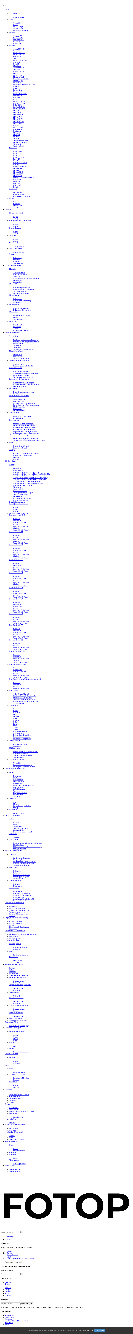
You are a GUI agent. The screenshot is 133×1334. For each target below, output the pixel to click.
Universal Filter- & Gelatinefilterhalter (25, 701)
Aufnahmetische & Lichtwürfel (23, 899)
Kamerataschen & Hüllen (17, 977)
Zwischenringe (18, 418)
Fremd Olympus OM (20, 94)
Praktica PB (17, 137)
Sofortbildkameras (19, 789)
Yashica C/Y (17, 58)
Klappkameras (18, 780)
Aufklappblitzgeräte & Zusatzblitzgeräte (26, 278)
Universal (16, 983)
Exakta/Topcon (18, 125)
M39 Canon (17, 112)
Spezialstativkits (18, 830)
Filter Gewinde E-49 (16, 532)
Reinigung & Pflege (11, 1022)
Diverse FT (17, 41)
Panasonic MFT (18, 40)
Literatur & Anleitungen (13, 1028)
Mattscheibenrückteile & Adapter (24, 425)
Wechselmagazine (19, 399)
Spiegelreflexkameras (20, 793)
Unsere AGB (9, 1317)
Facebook (8, 1282)
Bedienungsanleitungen (17, 1031)
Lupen (11, 1069)
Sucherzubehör (14, 336)
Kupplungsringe (18, 470)
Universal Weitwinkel (20, 731)
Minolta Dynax (18, 81)
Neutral (15, 1011)
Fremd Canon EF (19, 53)
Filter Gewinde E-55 (16, 560)
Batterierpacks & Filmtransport (19, 379)
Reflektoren (17, 871)
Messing (16, 804)
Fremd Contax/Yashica (20, 60)
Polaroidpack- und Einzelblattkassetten (26, 405)
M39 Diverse (17, 116)
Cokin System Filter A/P (21, 694)
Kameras (8, 209)
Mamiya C (16, 170)
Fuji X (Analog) (18, 127)
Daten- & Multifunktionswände (23, 392)
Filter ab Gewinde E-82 (17, 651)
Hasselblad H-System (20, 161)
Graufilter (16, 519)
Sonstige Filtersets (19, 703)
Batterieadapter (14, 1110)
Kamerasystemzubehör (12, 332)
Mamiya (16, 716)
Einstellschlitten (18, 845)
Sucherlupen (17, 345)
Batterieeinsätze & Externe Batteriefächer (26, 384)
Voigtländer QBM (19, 107)
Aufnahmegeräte (14, 1169)
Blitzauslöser (17, 299)
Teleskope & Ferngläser (17, 1074)
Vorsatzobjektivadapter (20, 494)
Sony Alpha (17, 82)
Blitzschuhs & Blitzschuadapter (23, 289)
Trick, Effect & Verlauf (20, 530)
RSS (6, 1286)
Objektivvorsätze (14, 748)
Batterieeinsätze (18, 325)
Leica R (15, 73)
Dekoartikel (17, 884)
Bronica (15, 709)
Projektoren (13, 809)
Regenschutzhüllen (15, 1018)
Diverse (11, 198)
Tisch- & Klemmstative (20, 828)
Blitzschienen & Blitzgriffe (22, 308)
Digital (15, 217)
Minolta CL (17, 66)
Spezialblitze (17, 282)
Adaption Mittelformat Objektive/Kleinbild (27, 481)
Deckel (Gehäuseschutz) (17, 502)
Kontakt (7, 1325)
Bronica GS (17, 153)
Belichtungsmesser (15, 944)
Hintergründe (17, 886)
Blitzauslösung (14, 295)
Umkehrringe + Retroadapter (22, 498)
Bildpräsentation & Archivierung (15, 1124)
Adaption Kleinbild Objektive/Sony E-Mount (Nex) (30, 476)
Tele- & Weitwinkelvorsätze (22, 755)
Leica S (15, 187)
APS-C (11, 19)
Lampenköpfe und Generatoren (23, 860)
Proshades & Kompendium (22, 739)
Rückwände (13, 388)
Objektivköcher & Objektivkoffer (20, 985)
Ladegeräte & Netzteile (20, 330)
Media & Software (11, 1119)
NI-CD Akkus (13, 1108)
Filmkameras (17, 778)
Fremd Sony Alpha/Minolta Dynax (24, 84)
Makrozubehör (14, 412)
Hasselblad (16, 712)
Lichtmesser (13, 951)
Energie (11, 442)
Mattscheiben (17, 355)
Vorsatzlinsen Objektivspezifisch (24, 699)
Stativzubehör (13, 839)
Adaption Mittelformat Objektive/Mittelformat (28, 483)
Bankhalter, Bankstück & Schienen (24, 427)
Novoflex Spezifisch (20, 491)
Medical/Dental (18, 280)
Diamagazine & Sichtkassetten (19, 927)
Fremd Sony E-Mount (20, 30)
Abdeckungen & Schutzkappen (19, 435)
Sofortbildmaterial (19, 1151)
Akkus (15, 329)
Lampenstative (18, 891)
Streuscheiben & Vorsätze (21, 315)
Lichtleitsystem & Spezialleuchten (24, 862)
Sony (15, 726)
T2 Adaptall (17, 144)
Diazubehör (13, 929)
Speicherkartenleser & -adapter (19, 1095)
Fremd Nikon (17, 90)
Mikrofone (16, 457)
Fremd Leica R (18, 75)
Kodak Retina (17, 129)
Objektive (8, 10)
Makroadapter (17, 496)
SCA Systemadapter (19, 291)
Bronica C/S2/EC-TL (20, 157)
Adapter (11, 465)
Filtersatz (16, 317)
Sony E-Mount (18, 28)
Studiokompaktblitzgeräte (21, 858)
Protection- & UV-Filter (21, 539)
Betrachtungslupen (19, 1072)
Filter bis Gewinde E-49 (17, 515)
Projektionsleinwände (16, 921)
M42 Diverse (17, 123)
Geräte (15, 1085)
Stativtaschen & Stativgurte (18, 1020)
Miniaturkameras (18, 781)
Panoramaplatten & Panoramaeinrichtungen (27, 843)
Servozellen (17, 302)
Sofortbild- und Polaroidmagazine (24, 403)
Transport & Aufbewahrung (14, 964)
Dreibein (16, 822)
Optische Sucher (18, 364)
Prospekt (12, 1042)
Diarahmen (12, 925)
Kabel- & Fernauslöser (20, 371)
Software (12, 1123)
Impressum (8, 1319)
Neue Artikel (9, 1323)
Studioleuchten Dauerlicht (21, 865)
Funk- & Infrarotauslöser (21, 375)
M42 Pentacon (18, 118)
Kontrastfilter (17, 606)
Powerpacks (17, 327)
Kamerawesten (14, 973)
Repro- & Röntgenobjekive (22, 806)
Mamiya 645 (17, 168)
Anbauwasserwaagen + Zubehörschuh (26, 433)
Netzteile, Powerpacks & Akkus (23, 863)
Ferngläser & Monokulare (21, 1078)
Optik (7, 1065)
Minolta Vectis (18, 205)
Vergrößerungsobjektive (17, 912)
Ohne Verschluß (18, 194)
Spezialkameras (18, 263)
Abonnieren (24, 1303)
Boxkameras (17, 776)
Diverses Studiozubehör (21, 901)
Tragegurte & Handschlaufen (18, 1005)
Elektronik (8, 1089)
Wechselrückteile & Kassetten (19, 396)
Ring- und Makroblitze (20, 274)
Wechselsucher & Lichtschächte (23, 349)
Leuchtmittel (13, 1113)
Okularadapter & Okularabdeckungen (25, 340)
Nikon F (16, 88)
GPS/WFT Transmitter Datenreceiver (25, 453)
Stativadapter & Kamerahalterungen (25, 431)
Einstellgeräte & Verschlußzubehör (24, 767)
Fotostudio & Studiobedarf (13, 850)
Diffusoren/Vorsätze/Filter (21, 875)
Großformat (13, 189)
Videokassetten (14, 1160)
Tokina (15, 729)
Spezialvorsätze (18, 319)
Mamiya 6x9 (17, 176)
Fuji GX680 (17, 159)
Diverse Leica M (18, 71)
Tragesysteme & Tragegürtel (18, 975)
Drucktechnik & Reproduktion (15, 931)
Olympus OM (17, 92)
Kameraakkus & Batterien (21, 446)
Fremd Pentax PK (19, 101)
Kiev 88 (16, 164)
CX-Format (13, 13)
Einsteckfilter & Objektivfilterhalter (24, 696)
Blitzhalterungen (14, 304)
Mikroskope (13, 1082)
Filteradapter (17, 468)
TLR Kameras (18, 796)
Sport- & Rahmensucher (21, 358)
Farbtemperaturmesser (20, 955)
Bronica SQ (17, 155)
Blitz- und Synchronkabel (21, 288)
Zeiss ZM (16, 69)
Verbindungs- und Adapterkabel (23, 377)
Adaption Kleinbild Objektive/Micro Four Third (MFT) (31, 474)
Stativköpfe (13, 834)
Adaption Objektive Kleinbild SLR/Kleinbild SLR (29, 479)
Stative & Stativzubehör (13, 815)
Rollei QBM (17, 105)
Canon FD (16, 51)
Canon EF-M (17, 23)
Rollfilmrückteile (18, 401)
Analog (15, 219)
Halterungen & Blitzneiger (22, 310)
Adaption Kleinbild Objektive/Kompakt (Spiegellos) (30, 478)
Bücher (11, 1048)
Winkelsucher (17, 347)
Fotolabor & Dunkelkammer (14, 903)
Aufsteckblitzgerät (19, 273)
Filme (11, 1145)
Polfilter (15, 524)
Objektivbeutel (14, 992)
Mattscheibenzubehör (16, 351)
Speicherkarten (14, 1093)
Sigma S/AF (17, 138)
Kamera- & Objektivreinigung (19, 1026)
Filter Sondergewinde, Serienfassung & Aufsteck (25, 679)
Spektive (16, 1080)
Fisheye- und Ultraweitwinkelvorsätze (25, 752)
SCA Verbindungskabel (21, 293)
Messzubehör (13, 957)
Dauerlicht (16, 949)
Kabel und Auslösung (16, 368)
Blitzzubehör (13, 284)
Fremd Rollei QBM (19, 109)
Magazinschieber (18, 411)
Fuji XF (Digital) (18, 27)
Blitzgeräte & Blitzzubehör (14, 265)
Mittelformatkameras (16, 243)
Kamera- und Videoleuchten (22, 455)
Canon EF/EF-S (18, 49)
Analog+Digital (18, 246)
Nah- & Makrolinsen (20, 522)
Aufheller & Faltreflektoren (22, 895)
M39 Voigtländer (18, 114)
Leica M (16, 64)
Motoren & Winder (19, 386)
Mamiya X (16, 135)
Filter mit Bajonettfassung (17, 664)
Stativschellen (17, 746)
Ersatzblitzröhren (18, 1117)
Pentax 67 (16, 181)
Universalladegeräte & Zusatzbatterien (21, 1111)
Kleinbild (12, 45)
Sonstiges (12, 450)
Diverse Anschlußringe (20, 500)
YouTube (8, 1288)
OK (31, 1303)
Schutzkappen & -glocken (21, 877)
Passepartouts (13, 1130)
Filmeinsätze (17, 409)
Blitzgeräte (12, 269)
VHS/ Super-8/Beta (19, 1164)
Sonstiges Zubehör (19, 849)
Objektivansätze (14, 740)
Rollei (15, 722)
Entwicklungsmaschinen (17, 908)
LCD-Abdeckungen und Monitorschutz (26, 438)
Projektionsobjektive (16, 923)
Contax (15, 1037)
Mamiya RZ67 (18, 174)
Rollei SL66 (17, 183)
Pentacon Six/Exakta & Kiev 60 (23, 178)
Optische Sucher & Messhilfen (19, 360)
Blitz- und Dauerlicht (20, 947)
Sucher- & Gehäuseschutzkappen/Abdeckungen (29, 440)
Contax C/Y (17, 56)
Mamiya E (16, 133)
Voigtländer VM (18, 68)
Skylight (16, 528)
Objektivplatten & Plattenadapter (24, 429)
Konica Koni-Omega (20, 166)
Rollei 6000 (17, 185)
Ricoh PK (16, 99)
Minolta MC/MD (19, 77)
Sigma (15, 724)
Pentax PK (16, 97)
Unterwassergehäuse (16, 1013)
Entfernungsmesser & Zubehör (23, 366)
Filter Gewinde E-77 (16, 625)
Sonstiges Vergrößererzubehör (19, 910)
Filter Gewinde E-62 (16, 588)
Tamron (15, 727)
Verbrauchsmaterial (11, 1141)
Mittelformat (13, 148)
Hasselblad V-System (20, 163)
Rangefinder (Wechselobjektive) (23, 785)
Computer (12, 1100)
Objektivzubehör (10, 461)
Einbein (15, 824)
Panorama (16, 261)
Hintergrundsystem (19, 897)
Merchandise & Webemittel (14, 1132)
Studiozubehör (14, 888)
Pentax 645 (17, 179)
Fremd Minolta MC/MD (21, 79)
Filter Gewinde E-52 (16, 545)
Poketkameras (17, 783)
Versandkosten (10, 1315)
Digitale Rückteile (19, 394)
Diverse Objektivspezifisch (22, 735)
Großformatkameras (15, 248)
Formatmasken (18, 356)
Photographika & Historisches (15, 768)
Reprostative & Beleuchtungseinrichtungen (23, 934)
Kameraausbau (14, 420)
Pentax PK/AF (18, 96)
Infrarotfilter (17, 521)
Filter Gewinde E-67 (16, 599)
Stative (11, 819)
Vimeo (7, 1293)
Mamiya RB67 (18, 172)
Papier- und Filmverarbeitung (18, 914)
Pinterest (8, 1291)
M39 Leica (16, 110)
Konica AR (17, 131)
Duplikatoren (13, 936)
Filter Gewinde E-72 (16, 614)
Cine (14, 802)
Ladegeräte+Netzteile (20, 448)
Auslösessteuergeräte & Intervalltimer (25, 373)
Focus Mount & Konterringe (22, 765)
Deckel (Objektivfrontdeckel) (18, 504)
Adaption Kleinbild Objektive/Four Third (26, 472)
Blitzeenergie (13, 321)
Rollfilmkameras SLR (20, 787)
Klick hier (90, 1330)
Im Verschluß (17, 192)
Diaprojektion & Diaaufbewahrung (16, 918)
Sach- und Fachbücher (20, 1052)
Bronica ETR (17, 151)
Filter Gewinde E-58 (16, 573)
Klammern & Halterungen (21, 893)
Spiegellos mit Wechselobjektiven (20, 220)
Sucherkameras (18, 795)
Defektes (12, 1057)
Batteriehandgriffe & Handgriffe (23, 383)
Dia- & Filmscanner (15, 938)
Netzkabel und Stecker (16, 1098)
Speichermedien (14, 1096)
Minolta (15, 1039)
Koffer (11, 970)
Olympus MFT (18, 38)
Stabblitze (16, 276)
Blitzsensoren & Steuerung (22, 301)
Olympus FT (17, 36)
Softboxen (16, 873)
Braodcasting (9, 1165)
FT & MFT (13, 32)
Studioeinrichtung (15, 880)
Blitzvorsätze (13, 312)
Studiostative (17, 826)
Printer (15, 1158)
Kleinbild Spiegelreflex (16, 213)
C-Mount (16, 202)
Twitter (7, 1284)
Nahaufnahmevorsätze (20, 754)
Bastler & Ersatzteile (11, 1054)
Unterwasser (17, 258)
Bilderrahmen (13, 1128)
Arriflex (15, 207)
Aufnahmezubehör (15, 1171)
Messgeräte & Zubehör (12, 940)
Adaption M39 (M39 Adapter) (23, 485)
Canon (15, 507)
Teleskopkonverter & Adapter (23, 493)
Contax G (16, 62)
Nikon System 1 (18, 17)
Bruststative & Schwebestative (23, 832)
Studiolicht (12, 854)
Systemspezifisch (19, 981)
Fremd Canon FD (19, 55)
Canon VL (16, 204)
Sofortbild (16, 260)
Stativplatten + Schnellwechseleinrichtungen (27, 847)
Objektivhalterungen (20, 744)
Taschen (12, 968)
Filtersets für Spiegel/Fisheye (22, 698)
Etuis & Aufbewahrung (16, 998)
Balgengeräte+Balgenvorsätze (23, 416)
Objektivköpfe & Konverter (22, 196)
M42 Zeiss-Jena (18, 122)
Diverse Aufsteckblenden (21, 737)
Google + (8, 1290)
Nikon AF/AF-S (18, 86)
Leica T (15, 25)
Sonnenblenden (14, 705)
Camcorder (12, 235)
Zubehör (12, 916)
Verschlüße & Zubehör (16, 759)
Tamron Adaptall (18, 146)
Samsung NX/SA (19, 103)
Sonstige (12, 254)
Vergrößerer (13, 906)
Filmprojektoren (18, 813)
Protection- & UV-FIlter (21, 526)
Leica (15, 714)
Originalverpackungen (16, 1139)
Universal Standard (19, 733)
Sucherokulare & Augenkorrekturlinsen (26, 342)
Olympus (16, 720)
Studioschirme (18, 878)
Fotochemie (13, 1152)
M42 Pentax (17, 120)
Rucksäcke (12, 972)
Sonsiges (16, 808)
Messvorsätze (17, 960)
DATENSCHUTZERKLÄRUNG (16, 1321)
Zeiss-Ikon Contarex (20, 142)
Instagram (8, 1295)
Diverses (16, 459)
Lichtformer (13, 867)
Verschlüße (17, 763)
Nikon (15, 509)
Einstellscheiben (18, 343)
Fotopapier (12, 1154)
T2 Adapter (17, 487)
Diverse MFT (17, 43)
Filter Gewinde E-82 (16, 640)
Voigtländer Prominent (20, 140)
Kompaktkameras (15, 228)
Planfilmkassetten (19, 407)
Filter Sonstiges (14, 690)
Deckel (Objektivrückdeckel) (18, 513)
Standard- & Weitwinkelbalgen (23, 424)
